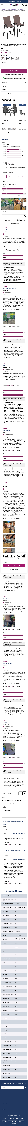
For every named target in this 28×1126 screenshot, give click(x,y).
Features (4, 89)
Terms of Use (11, 1121)
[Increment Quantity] (8, 65)
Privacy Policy (11, 1118)
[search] (23, 5)
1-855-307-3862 (21, 78)
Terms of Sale (4, 1121)
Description (4, 82)
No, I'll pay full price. (14, 569)
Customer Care (5, 1104)
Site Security (5, 1118)
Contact (3, 1109)
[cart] (26, 5)
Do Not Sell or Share (19, 1118)
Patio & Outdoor (4, 9)
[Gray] (17, 59)
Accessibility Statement (19, 1121)
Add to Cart (14, 70)
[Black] (13, 59)
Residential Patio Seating (12, 9)
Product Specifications (7, 93)
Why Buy (4, 86)
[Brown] (3, 59)
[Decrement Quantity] (2, 65)
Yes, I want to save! (14, 566)
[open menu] (2, 5)
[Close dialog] (25, 555)
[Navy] (8, 59)
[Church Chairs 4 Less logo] (14, 5)
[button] (14, 27)
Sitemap (14, 1123)
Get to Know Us (5, 1098)
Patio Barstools (20, 9)
